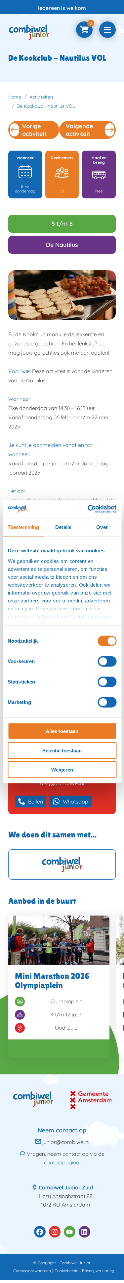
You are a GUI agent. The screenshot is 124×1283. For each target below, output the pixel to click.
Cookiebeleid (66, 1270)
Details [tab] (63, 527)
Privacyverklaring (98, 1270)
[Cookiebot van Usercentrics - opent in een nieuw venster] (88, 509)
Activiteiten (41, 97)
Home (14, 97)
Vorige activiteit (34, 129)
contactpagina (61, 1162)
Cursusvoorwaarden (32, 1270)
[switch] (107, 661)
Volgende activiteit (79, 129)
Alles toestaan (62, 731)
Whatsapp (75, 801)
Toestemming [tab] (23, 527)
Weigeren (62, 770)
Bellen (35, 801)
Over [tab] (101, 527)
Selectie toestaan (62, 750)
